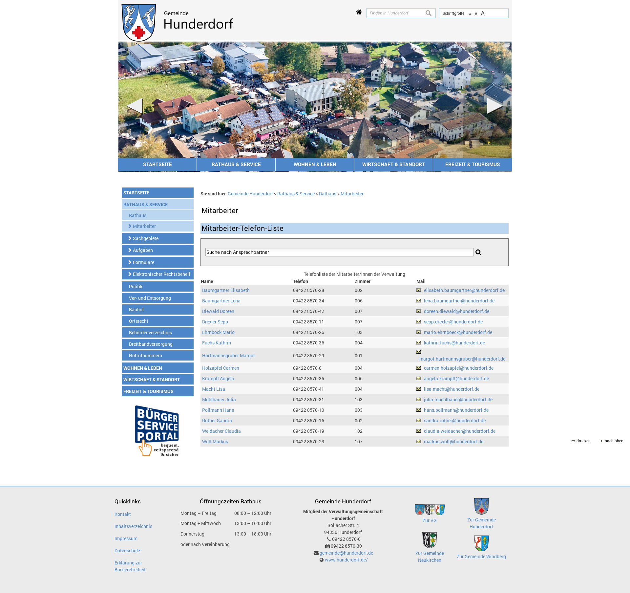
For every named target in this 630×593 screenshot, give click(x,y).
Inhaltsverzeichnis (133, 526)
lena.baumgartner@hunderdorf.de (459, 300)
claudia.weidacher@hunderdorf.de (459, 431)
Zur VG (430, 520)
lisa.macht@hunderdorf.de (451, 389)
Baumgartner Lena (221, 300)
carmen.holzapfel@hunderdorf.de (459, 368)
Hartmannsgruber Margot (228, 355)
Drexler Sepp (215, 321)
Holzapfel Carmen (220, 368)
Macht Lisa (213, 389)
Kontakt (123, 514)
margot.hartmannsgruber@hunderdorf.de (462, 359)
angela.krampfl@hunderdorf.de (456, 378)
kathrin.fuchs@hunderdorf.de (454, 343)
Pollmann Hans (218, 410)
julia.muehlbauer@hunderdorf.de (458, 399)
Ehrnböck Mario (218, 332)
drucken (584, 440)
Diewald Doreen (218, 311)
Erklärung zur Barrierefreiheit (130, 566)
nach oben (614, 440)
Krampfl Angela (218, 378)
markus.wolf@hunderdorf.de (453, 441)
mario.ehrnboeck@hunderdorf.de (458, 332)
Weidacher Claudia (221, 431)
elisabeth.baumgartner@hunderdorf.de (464, 290)
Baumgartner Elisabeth (226, 290)
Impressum (126, 538)
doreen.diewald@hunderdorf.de (456, 311)
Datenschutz (127, 550)
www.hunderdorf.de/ (346, 560)
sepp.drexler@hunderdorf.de (453, 321)
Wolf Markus (215, 441)
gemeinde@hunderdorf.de (346, 553)
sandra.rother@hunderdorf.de (455, 420)
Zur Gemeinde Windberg (481, 556)
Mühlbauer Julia (219, 399)
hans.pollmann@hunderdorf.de (456, 410)
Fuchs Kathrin (216, 343)
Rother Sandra (217, 420)
